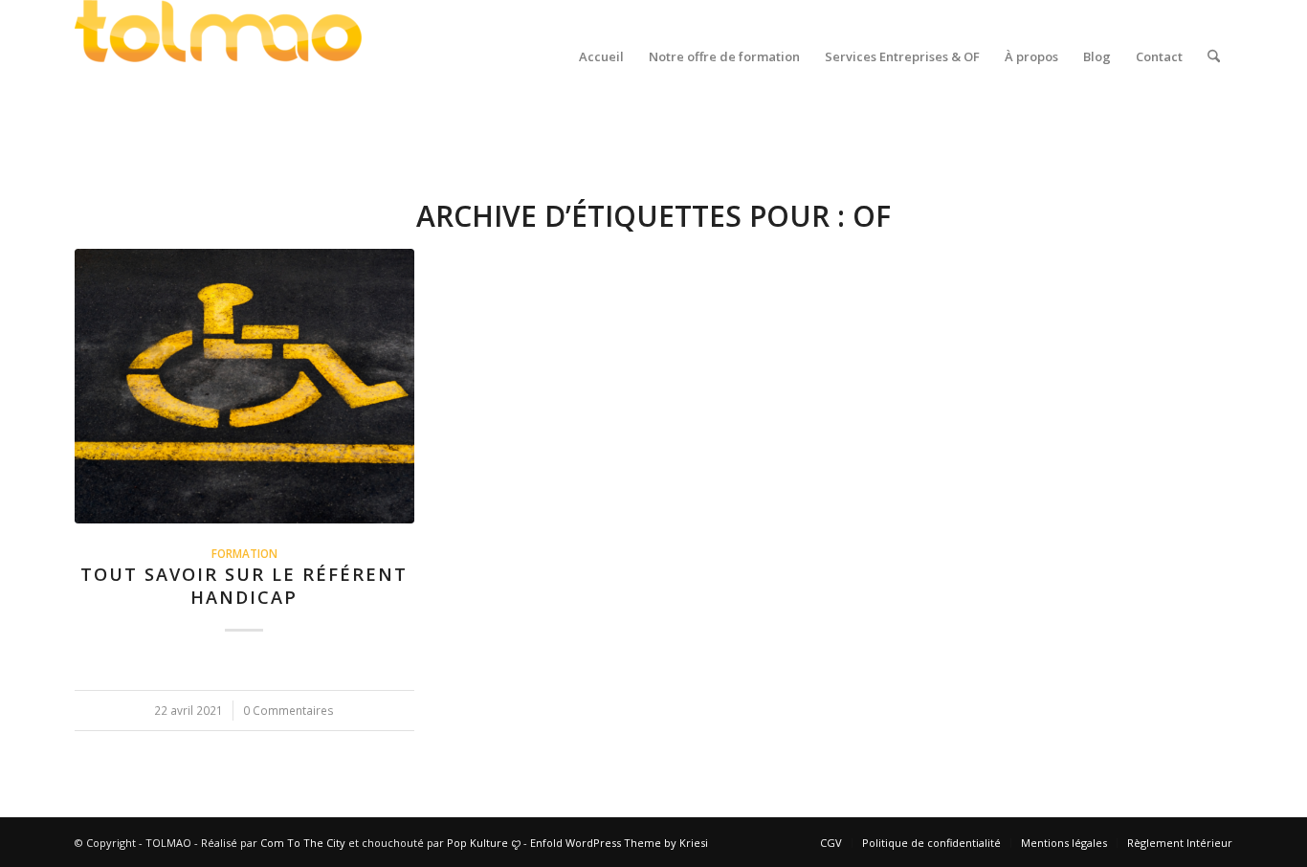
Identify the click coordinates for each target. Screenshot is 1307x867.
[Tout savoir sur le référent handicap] (244, 386)
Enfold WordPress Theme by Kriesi (619, 842)
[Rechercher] (1213, 56)
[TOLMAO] (218, 56)
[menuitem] (601, 56)
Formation (244, 553)
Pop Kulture (479, 842)
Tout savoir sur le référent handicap (244, 586)
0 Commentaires (288, 710)
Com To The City (304, 842)
